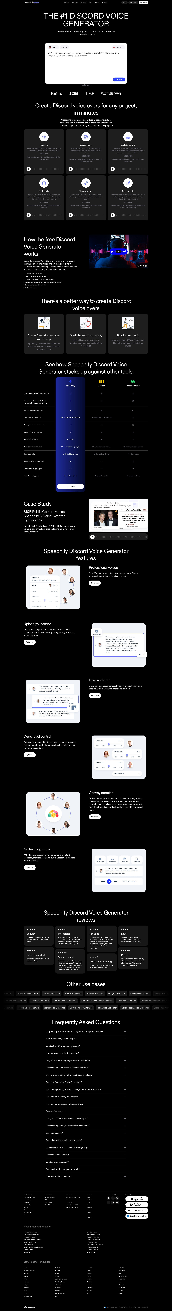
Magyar (57, 1267)
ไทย (120, 1282)
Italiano (26, 1276)
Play (120, 79)
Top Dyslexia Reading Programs (32, 1239)
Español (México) (60, 1282)
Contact (89, 1200)
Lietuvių (121, 1290)
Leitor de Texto (91, 1252)
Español (26, 1282)
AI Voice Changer (92, 1242)
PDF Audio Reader (29, 1244)
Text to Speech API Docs (73, 1205)
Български (26, 1287)
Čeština (57, 1270)
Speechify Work (49, 1205)
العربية (25, 1267)
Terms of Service (123, 1307)
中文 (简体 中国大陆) (29, 1270)
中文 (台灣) (122, 1267)
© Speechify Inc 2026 (143, 1307)
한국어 (89, 1276)
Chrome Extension (29, 1210)
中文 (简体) (90, 1267)
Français (26, 1273)
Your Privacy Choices (112, 1307)
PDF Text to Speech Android (31, 1234)
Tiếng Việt (58, 1285)
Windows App (27, 1205)
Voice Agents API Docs (72, 1207)
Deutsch (89, 1273)
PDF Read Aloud (28, 1249)
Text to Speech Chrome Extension (33, 1247)
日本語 (57, 1276)
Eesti (25, 1290)
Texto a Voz (27, 1252)
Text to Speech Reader (93, 1234)
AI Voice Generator (50, 1197)
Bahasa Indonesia (60, 1293)
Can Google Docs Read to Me (95, 1244)
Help (88, 1210)
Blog (88, 1202)
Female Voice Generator (30, 1237)
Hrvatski (57, 1290)
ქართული (58, 1287)
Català (120, 1293)
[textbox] (86, 61)
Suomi (57, 1273)
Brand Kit (89, 1217)
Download (83, 2)
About (89, 1197)
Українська (122, 1279)
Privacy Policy (132, 1307)
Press (88, 1215)
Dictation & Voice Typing (30, 1232)
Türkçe (25, 1285)
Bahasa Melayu (28, 1296)
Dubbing (47, 1200)
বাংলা (88, 1293)
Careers (89, 1205)
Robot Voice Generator (93, 1239)
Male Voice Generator (93, 1237)
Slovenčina (90, 1287)
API (90, 2)
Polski (25, 1279)
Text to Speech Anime (30, 1242)
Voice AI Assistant (92, 1232)
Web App (26, 1207)
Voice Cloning (48, 1202)
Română (89, 1285)
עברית (25, 1293)
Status (89, 1212)
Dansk (89, 1270)
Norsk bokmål (122, 1276)
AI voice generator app (56, 269)
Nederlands (122, 1270)
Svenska (89, 1282)
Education (69, 1202)
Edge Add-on (27, 1212)
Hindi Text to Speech (93, 1247)
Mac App (26, 1202)
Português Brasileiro (61, 1279)
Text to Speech (28, 1195)
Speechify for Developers (73, 1197)
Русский (89, 1279)
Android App (27, 1200)
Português (122, 1285)
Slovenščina (122, 1287)
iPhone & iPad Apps (29, 1197)
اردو (56, 1296)
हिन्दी (120, 1273)
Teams (68, 1200)
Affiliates (89, 1207)
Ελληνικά (89, 1290)
